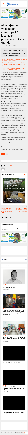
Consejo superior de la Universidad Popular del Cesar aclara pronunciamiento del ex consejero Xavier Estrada (14, 338)
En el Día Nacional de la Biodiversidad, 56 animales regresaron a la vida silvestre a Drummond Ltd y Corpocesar (14, 64)
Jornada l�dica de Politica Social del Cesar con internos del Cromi (7, 210)
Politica (5, 284)
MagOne (24, 432)
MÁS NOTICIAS (6, 265)
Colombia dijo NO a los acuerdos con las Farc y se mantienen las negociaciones (13, 199)
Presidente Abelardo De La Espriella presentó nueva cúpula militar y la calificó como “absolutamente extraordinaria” (13, 414)
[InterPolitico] (11, 6)
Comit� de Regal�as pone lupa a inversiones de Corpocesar (21, 210)
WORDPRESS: (4, 220)
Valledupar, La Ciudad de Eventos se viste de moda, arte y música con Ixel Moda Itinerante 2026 (13, 388)
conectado (14, 228)
